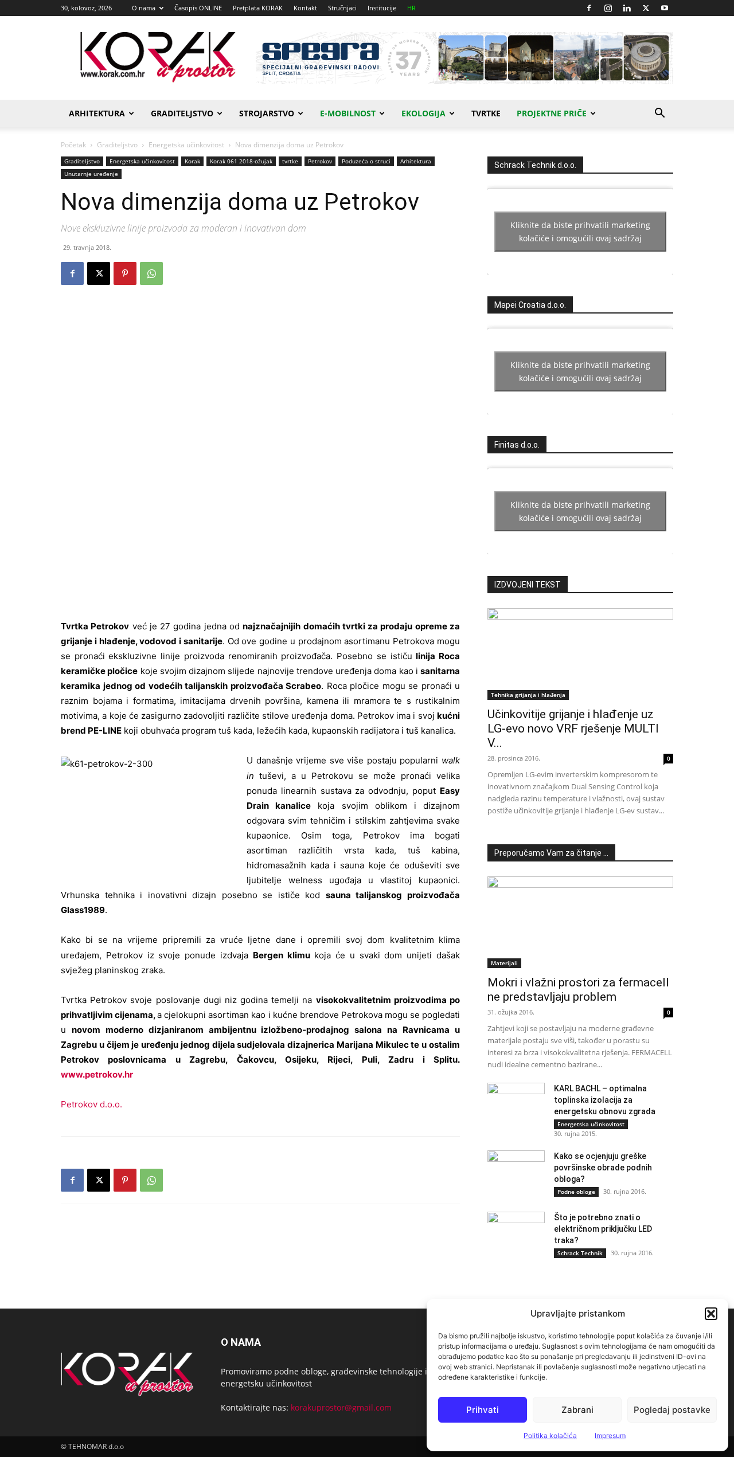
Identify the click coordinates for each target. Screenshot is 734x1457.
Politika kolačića (550, 1435)
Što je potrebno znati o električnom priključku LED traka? (603, 1229)
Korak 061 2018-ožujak (241, 161)
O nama (143, 7)
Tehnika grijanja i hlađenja (528, 695)
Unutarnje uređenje (91, 174)
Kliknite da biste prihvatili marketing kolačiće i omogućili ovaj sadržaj (580, 232)
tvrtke (290, 161)
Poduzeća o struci (366, 161)
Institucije (382, 7)
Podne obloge (576, 1192)
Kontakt (305, 7)
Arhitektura (97, 113)
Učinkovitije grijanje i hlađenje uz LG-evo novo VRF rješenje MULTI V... (573, 728)
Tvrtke (486, 113)
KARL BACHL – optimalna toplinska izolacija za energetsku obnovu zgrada (604, 1100)
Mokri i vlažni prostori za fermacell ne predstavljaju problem (578, 990)
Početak (73, 145)
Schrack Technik (580, 1253)
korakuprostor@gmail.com (341, 1407)
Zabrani (577, 1409)
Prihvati (482, 1409)
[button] (711, 1313)
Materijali (504, 963)
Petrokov (320, 161)
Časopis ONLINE (198, 7)
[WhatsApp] (151, 273)
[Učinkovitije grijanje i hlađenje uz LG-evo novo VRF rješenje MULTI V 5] (580, 654)
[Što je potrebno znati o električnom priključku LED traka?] (516, 1232)
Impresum (610, 1435)
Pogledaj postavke (672, 1409)
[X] (645, 8)
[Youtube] (664, 8)
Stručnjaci (342, 7)
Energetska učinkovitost (186, 145)
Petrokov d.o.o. (91, 1104)
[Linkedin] (626, 8)
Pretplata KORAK (258, 7)
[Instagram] (607, 8)
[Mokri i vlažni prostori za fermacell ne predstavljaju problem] (580, 922)
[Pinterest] (125, 273)
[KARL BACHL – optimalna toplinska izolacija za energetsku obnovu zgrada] (516, 1103)
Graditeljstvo (182, 113)
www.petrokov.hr (97, 1074)
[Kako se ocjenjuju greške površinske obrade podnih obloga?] (516, 1170)
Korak (192, 161)
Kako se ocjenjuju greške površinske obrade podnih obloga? (603, 1168)
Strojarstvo (266, 113)
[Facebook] (589, 8)
